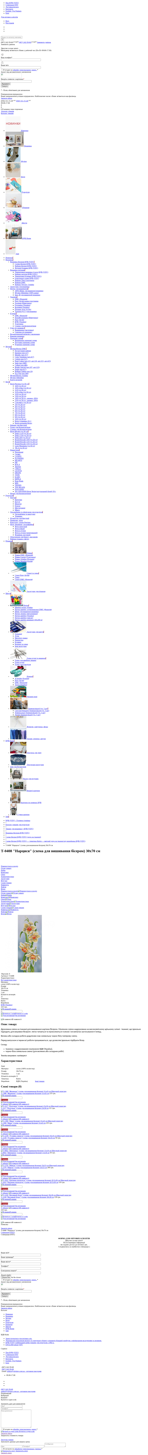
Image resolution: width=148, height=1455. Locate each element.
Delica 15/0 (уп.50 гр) (23, 436)
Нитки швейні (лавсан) (24, 618)
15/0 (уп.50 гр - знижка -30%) (26, 400)
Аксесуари (5, 903)
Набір (3, 895)
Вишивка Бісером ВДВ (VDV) (22, 262)
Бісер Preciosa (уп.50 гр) (19, 384)
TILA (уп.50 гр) (21, 448)
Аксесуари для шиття (35, 632)
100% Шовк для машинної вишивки (29, 291)
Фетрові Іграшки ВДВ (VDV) (26, 268)
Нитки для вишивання (19, 289)
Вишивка (28, 146)
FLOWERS (19, 458)
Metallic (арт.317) (21, 355)
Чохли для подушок (31, 779)
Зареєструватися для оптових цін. (19, 1339)
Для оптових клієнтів (9, 17)
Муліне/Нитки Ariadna (19, 376)
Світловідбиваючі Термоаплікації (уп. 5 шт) (32, 711)
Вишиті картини (33, 791)
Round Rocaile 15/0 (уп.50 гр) (26, 444)
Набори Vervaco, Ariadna (24, 285)
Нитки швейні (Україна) (24, 616)
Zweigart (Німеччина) (23, 303)
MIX (16, 483)
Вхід (7, 21)
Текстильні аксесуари (35, 765)
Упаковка (18, 516)
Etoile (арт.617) (20, 369)
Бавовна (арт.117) (21, 353)
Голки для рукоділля (23, 664)
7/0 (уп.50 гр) (20, 413)
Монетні (18, 504)
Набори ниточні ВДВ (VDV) (26, 274)
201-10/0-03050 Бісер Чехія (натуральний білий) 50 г (35, 491)
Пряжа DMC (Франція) (24, 555)
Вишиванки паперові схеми (26, 340)
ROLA (17, 465)
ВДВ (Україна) (20, 322)
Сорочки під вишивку (23, 332)
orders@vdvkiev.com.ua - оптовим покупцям (24, 1371)
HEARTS (18, 460)
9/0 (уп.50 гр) (20, 417)
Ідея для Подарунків (18, 767)
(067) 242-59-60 (25, 42)
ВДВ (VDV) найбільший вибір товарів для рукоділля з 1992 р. (30, 1343)
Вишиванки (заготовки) (24, 330)
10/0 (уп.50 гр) (20, 386)
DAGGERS (19, 489)
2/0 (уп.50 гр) (20, 405)
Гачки (17, 577)
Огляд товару (6, 893)
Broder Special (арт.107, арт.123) (27, 367)
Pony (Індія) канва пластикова (26, 301)
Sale (17, 254)
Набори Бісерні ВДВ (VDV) (26, 266)
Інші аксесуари (21, 646)
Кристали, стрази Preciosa (20, 522)
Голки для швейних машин (25, 660)
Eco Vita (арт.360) (21, 373)
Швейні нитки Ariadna (24, 607)
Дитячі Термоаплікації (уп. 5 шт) (27, 715)
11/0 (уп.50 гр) (20, 390)
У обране (4, 1104)
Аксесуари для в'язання (36, 591)
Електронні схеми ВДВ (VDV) (27, 278)
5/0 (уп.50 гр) (20, 409)
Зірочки (18, 467)
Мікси (17, 510)
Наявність (5, 910)
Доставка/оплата (12, 7)
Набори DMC (20, 282)
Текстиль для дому (34, 753)
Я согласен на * (22, 1449)
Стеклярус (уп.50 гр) (23, 402)
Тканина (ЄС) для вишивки (26, 311)
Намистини (14, 450)
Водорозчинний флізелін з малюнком (25, 334)
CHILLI (18, 469)
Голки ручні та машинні (36, 658)
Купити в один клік (27, 1431)
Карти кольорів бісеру (23, 423)
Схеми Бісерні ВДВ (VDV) (25, 264)
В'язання (25, 208)
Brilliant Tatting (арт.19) (24, 371)
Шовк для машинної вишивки (27, 612)
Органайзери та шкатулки (25, 514)
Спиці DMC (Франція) (24, 579)
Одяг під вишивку (17, 328)
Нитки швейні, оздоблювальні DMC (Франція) (33, 610)
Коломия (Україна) (22, 307)
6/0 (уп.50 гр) (20, 411)
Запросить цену (21, 1451)
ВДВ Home (26, 238)
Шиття (24, 223)
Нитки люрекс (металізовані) (26, 614)
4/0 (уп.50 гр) (20, 407)
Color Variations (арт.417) (24, 357)
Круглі (17, 502)
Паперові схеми (16, 338)
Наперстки (19, 640)
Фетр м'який (20, 529)
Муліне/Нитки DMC (18, 349)
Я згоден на (20, 70)
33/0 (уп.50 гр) (20, 419)
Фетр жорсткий (21, 527)
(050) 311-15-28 (22, 101)
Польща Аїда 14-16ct (23, 309)
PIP (16, 462)
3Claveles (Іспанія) (22, 678)
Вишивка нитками (17, 270)
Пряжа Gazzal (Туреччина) (25, 557)
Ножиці (30, 676)
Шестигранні (20, 508)
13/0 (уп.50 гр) (20, 396)
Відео (3, 914)
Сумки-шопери (23, 815)
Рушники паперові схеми (25, 345)
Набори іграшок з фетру (19, 539)
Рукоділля (25, 192)
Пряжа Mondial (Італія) (24, 561)
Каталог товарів (7, 111)
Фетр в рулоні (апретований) (26, 533)
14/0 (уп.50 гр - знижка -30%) (26, 398)
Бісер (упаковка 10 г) (23, 421)
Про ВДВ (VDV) (12, 3)
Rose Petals (19, 481)
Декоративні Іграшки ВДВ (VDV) (28, 276)
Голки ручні (19, 662)
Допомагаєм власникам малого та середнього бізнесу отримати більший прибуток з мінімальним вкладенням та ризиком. (54, 1341)
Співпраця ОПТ (12, 5)
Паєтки (13, 498)
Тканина (13, 297)
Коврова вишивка (17, 336)
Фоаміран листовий (22, 535)
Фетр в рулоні (20, 531)
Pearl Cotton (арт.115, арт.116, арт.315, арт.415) (33, 361)
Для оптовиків (20, 1016)
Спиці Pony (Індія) (22, 575)
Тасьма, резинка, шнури (36, 739)
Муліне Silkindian (17, 378)
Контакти (9, 9)
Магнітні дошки (21, 638)
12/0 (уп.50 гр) (20, 394)
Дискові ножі (32, 697)
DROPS (18, 473)
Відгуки (4, 906)
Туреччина (19, 324)
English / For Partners (13, 11)
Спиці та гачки (33, 573)
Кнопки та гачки (21, 644)
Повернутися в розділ (9, 891)
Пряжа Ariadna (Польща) (24, 559)
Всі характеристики (9, 980)
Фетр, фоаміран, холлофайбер (22, 524)
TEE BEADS (20, 487)
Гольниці (18, 634)
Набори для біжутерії (18, 425)
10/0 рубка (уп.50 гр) (23, 388)
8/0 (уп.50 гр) (20, 415)
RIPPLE (18, 479)
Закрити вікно (6, 98)
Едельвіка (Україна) (22, 305)
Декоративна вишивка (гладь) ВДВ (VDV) (31, 272)
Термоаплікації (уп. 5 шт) (38, 709)
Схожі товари (6, 908)
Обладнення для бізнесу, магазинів (24, 537)
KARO (17, 477)
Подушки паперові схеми (25, 342)
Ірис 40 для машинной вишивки (27, 295)
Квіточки (18, 500)
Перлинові (19, 452)
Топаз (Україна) (21, 685)
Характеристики (7, 901)
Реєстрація (10, 23)
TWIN (17, 475)
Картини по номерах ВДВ (31, 803)
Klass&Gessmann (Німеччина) (26, 318)
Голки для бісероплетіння (20, 427)
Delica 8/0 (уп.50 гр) (22, 438)
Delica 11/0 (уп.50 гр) (23, 433)
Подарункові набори (23, 351)
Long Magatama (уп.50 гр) (25, 446)
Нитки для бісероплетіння (20, 493)
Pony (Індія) (19, 320)
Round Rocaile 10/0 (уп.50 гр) (26, 440)
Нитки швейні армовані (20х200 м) (28, 620)
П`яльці (13, 314)
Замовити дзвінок (44, 42)
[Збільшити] (30, 972)
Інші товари (39, 1081)
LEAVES (18, 471)
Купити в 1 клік (21, 1013)
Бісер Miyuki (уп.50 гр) (19, 431)
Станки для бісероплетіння (25, 326)
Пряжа (29, 553)
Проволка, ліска (16, 520)
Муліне (24, 161)
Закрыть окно (6, 1453)
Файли (3, 912)
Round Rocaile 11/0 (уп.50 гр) (26, 442)
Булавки (18, 642)
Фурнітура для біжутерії (19, 518)
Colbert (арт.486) (21, 365)
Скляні (17, 454)
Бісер (23, 177)
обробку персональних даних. (25, 70)
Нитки (26, 605)
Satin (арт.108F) (21, 363)
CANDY (18, 456)
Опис (3, 899)
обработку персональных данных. (28, 1449)
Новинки (24, 131)
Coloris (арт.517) (21, 359)
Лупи (17, 636)
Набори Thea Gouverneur (24, 280)
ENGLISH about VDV (14, 1345)
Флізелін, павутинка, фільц (37, 727)
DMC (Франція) (21, 299)
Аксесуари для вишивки (19, 287)
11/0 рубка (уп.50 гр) (23, 392)
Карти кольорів (16, 380)
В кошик (4, 1100)
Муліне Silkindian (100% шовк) (27, 293)
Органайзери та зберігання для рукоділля (26, 512)
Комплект (5, 897)
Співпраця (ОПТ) (8, 1232)
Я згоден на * (20, 1429)
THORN (18, 485)
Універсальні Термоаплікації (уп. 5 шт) (30, 713)
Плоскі (17, 506)
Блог (7, 13)
